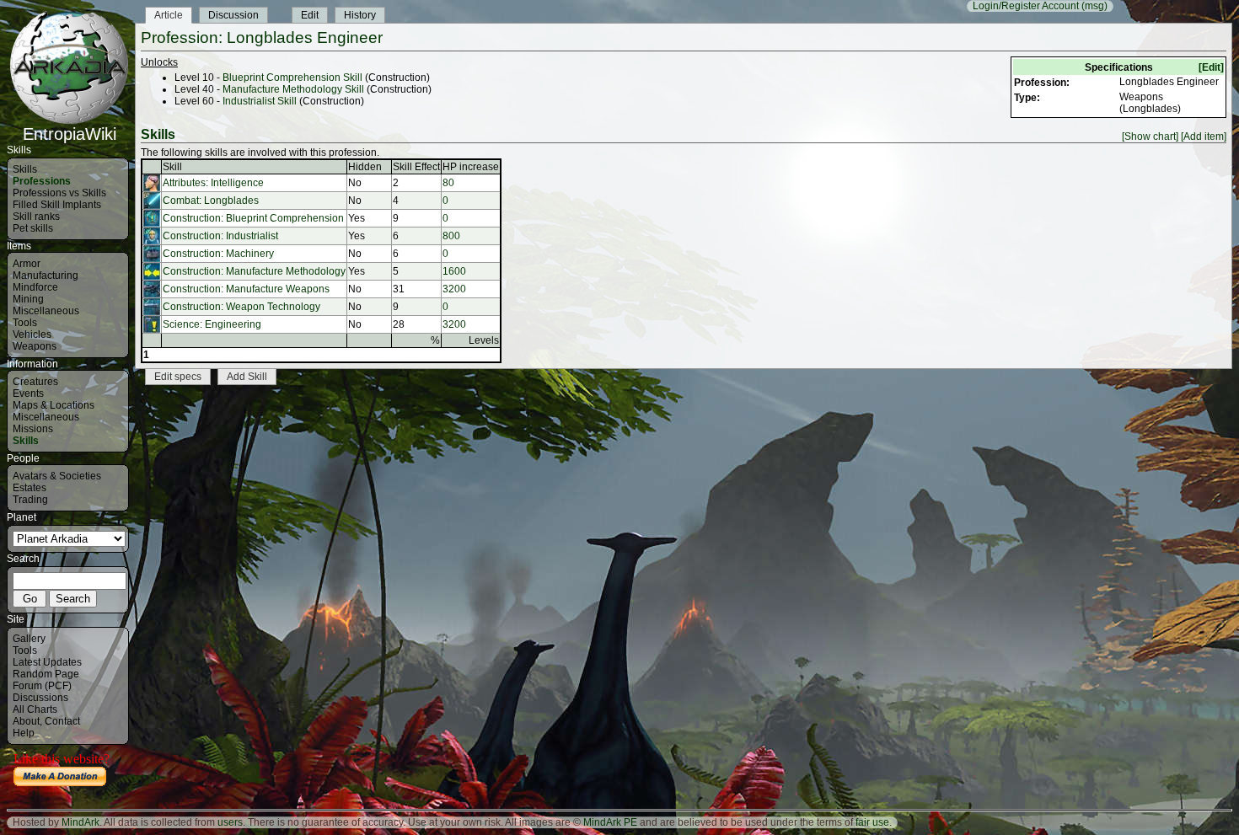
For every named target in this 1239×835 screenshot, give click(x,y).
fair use (872, 822)
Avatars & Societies (57, 476)
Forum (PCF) (42, 686)
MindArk (80, 822)
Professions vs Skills (59, 193)
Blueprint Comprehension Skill (292, 77)
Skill (172, 167)
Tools (25, 323)
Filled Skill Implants (57, 205)
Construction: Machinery (218, 254)
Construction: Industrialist (220, 236)
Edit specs (177, 377)
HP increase (470, 167)
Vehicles (32, 334)
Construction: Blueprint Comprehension (253, 218)
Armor (26, 264)
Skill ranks (36, 216)
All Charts (35, 709)
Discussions (40, 698)
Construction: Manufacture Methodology (254, 271)
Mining (28, 299)
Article (168, 15)
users (230, 822)
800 (451, 236)
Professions (42, 181)
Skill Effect (416, 167)
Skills (25, 169)
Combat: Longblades (211, 200)
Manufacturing (45, 275)
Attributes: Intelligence (213, 183)
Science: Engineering (212, 324)
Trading (30, 500)
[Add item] (1203, 136)
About (26, 721)
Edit (310, 15)
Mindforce (35, 287)
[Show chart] (1150, 136)
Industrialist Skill (260, 101)
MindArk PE (610, 822)
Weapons (34, 346)
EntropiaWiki (69, 134)
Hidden (365, 167)
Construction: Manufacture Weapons (246, 289)
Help (24, 733)
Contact (62, 721)
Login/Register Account (1026, 6)
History (360, 15)
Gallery (29, 639)
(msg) (1094, 6)
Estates (29, 488)
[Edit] (1211, 67)
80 (448, 183)
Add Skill (247, 377)
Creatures (35, 382)
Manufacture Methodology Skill (293, 89)
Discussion (233, 15)
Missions (33, 429)
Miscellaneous (46, 311)
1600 (454, 271)
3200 (454, 289)
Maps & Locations (53, 405)
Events (28, 393)
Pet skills (33, 228)
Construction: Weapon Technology (241, 307)
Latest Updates (47, 662)
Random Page (46, 674)
